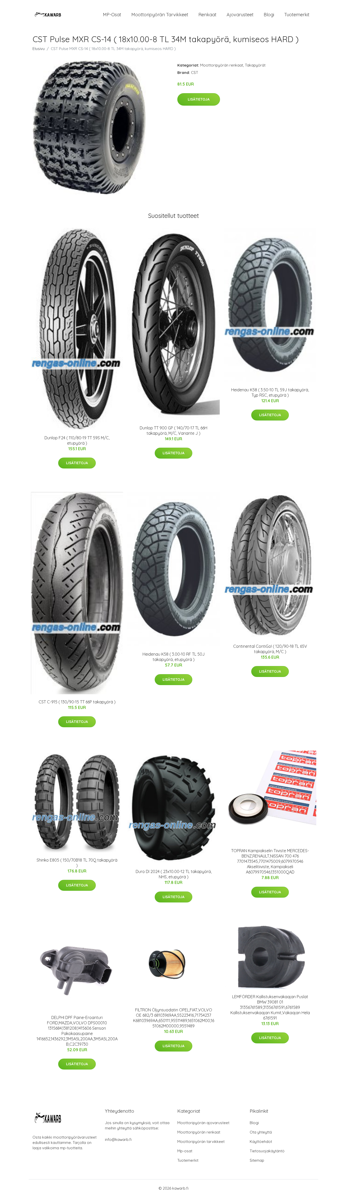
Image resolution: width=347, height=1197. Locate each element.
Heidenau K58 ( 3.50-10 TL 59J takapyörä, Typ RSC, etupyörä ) (270, 392)
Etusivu (39, 48)
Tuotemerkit (296, 15)
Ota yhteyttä (261, 1132)
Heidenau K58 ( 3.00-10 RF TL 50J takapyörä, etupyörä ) (174, 657)
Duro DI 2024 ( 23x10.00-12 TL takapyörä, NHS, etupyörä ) (174, 874)
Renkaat (207, 15)
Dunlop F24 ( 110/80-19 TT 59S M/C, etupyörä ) (76, 440)
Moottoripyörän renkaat (221, 65)
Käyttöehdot (261, 1141)
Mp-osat (184, 1151)
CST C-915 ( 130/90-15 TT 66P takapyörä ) (77, 701)
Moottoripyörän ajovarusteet (203, 1122)
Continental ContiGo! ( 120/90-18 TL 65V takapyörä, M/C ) (270, 649)
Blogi (269, 15)
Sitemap (257, 1160)
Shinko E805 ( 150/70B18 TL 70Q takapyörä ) (77, 863)
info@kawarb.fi (118, 1139)
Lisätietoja (199, 99)
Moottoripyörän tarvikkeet (159, 15)
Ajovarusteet (240, 15)
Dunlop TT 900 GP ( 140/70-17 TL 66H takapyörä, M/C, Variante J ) (173, 430)
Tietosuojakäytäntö (267, 1151)
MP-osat (112, 15)
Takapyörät (255, 65)
